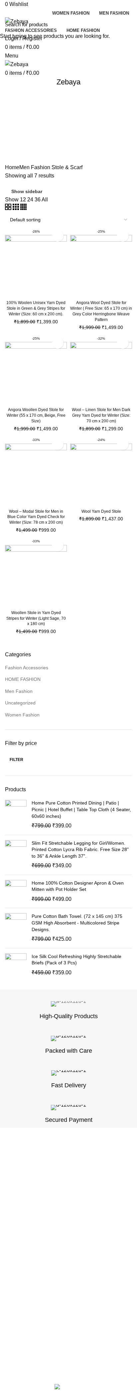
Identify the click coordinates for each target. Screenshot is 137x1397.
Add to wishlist (58, 236)
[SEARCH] (128, 24)
